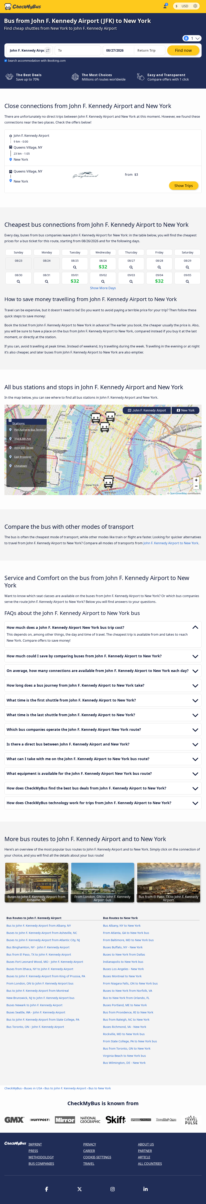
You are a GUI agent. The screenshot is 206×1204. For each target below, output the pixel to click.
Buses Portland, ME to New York (125, 1005)
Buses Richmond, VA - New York (124, 1027)
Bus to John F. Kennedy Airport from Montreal (37, 991)
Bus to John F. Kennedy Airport (65, 1088)
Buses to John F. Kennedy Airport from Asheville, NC (41, 933)
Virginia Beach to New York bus (124, 1056)
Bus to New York (100, 1088)
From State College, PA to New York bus (130, 1041)
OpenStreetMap (178, 493)
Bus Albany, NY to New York (122, 925)
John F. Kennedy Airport (149, 410)
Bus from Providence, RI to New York (128, 1012)
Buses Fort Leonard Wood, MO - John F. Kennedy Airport (44, 962)
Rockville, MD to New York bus (124, 1034)
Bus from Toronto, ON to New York (126, 1048)
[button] (110, 417)
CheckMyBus (13, 1088)
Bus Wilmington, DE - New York (124, 1063)
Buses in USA (33, 1088)
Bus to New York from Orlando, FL (126, 998)
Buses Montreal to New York (122, 976)
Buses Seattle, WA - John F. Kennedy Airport (35, 1012)
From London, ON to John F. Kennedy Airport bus (39, 983)
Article (144, 1157)
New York (187, 410)
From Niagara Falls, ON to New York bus (130, 983)
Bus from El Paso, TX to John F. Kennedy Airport (38, 954)
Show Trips (183, 185)
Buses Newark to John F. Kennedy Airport (34, 1005)
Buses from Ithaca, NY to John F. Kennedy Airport (39, 969)
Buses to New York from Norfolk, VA (127, 991)
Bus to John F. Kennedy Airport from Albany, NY (38, 925)
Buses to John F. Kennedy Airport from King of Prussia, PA (45, 976)
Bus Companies (41, 1163)
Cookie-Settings (97, 1157)
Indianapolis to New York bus (123, 962)
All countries (150, 1163)
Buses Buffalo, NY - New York (123, 947)
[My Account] (164, 6)
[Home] (22, 7)
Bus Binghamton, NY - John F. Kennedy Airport (37, 947)
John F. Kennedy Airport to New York (170, 543)
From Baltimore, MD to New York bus (128, 940)
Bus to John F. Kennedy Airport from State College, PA (42, 1019)
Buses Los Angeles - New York (123, 969)
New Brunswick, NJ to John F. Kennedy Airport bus (40, 998)
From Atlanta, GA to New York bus (126, 933)
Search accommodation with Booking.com (37, 60)
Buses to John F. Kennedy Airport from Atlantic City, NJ (43, 940)
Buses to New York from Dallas (124, 954)
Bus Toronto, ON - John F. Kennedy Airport (35, 1027)
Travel (88, 1163)
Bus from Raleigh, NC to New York (126, 1019)
